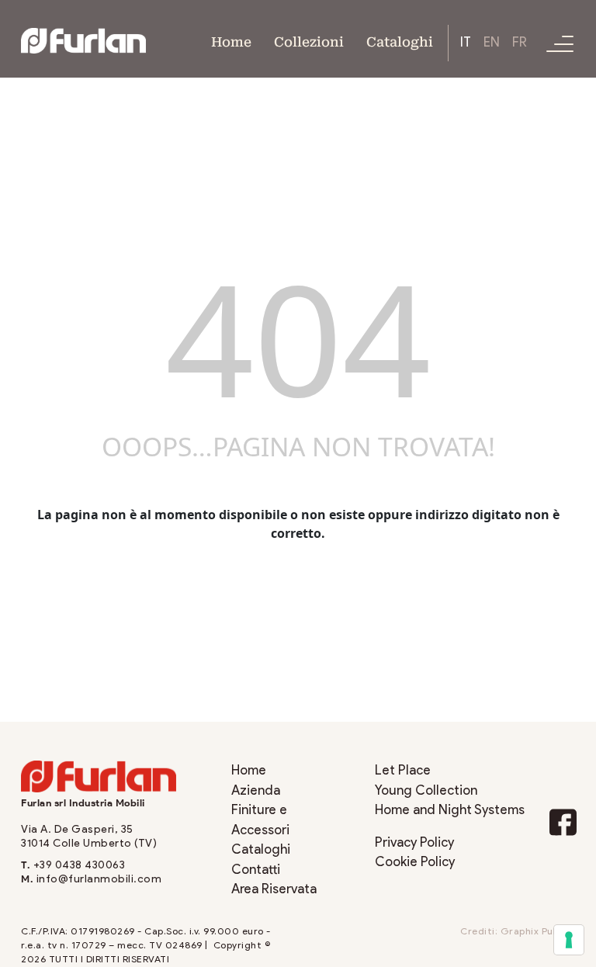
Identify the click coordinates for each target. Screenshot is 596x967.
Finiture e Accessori (260, 819)
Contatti (255, 869)
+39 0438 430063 (79, 865)
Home (231, 40)
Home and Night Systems (450, 809)
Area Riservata (274, 889)
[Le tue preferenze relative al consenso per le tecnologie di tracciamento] (569, 940)
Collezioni (309, 40)
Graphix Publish (538, 931)
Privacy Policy (414, 842)
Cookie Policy (415, 861)
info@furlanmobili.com (99, 879)
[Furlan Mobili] (83, 39)
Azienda (255, 790)
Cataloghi (399, 40)
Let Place (403, 770)
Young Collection (426, 790)
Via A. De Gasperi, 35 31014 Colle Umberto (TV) (89, 836)
